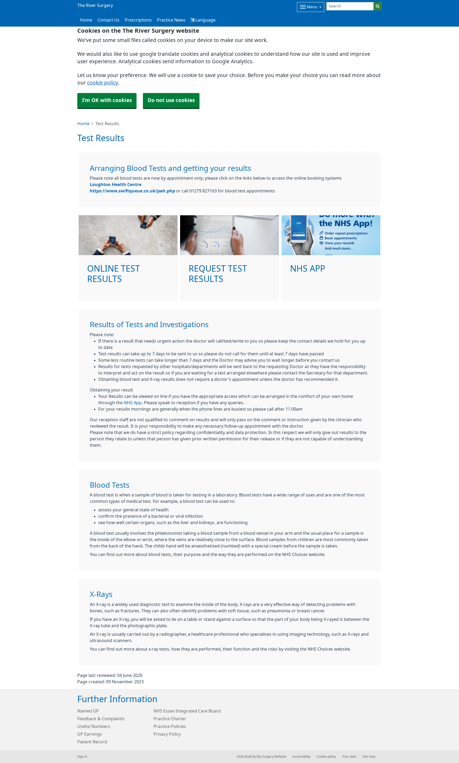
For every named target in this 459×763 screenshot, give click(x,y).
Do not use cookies (171, 100)
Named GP (88, 711)
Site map (368, 756)
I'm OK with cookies (107, 100)
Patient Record (92, 742)
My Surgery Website (271, 756)
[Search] (377, 6)
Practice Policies (170, 726)
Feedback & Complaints (101, 718)
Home (83, 123)
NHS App (133, 403)
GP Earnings (89, 734)
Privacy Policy (167, 734)
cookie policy (102, 82)
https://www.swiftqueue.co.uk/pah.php (132, 191)
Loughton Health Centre (115, 184)
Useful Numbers (93, 726)
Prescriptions (138, 20)
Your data (349, 756)
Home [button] (86, 20)
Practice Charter (170, 718)
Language (204, 20)
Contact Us (108, 20)
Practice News (171, 20)
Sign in (82, 756)
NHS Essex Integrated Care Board (187, 711)
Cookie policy (326, 756)
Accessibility (301, 756)
